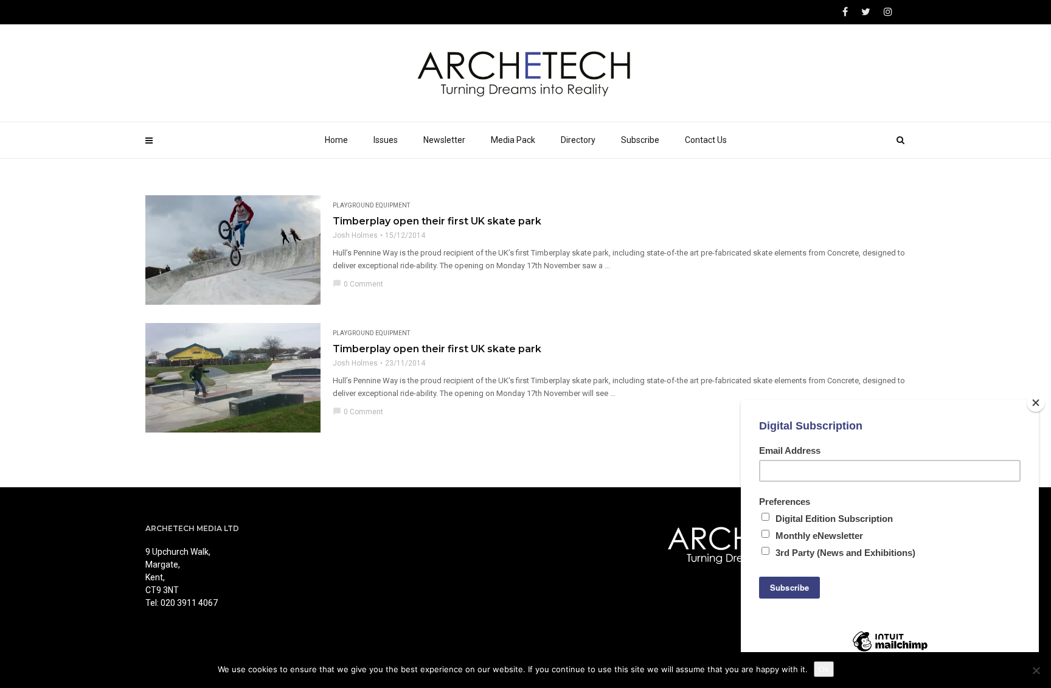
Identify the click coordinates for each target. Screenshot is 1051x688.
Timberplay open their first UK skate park (437, 221)
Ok (824, 669)
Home (336, 140)
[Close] (1036, 403)
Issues (385, 140)
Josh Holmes (355, 235)
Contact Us (706, 140)
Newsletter (444, 140)
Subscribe (640, 140)
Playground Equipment (371, 205)
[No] (1036, 670)
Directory (578, 140)
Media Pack (513, 140)
